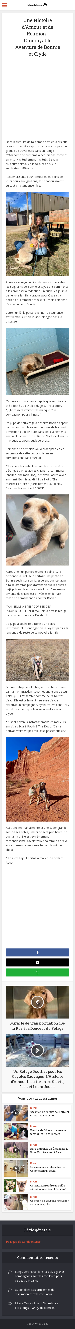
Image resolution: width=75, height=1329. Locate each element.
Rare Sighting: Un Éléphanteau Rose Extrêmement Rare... (49, 1150)
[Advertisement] (37, 100)
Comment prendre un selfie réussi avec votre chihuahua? (48, 1187)
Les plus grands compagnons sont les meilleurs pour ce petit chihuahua (40, 1276)
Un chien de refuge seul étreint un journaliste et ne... (49, 1113)
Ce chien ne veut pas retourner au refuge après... (49, 1202)
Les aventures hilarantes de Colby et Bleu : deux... (47, 1168)
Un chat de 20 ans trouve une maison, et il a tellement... (48, 1132)
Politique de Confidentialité (23, 1242)
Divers (33, 1108)
